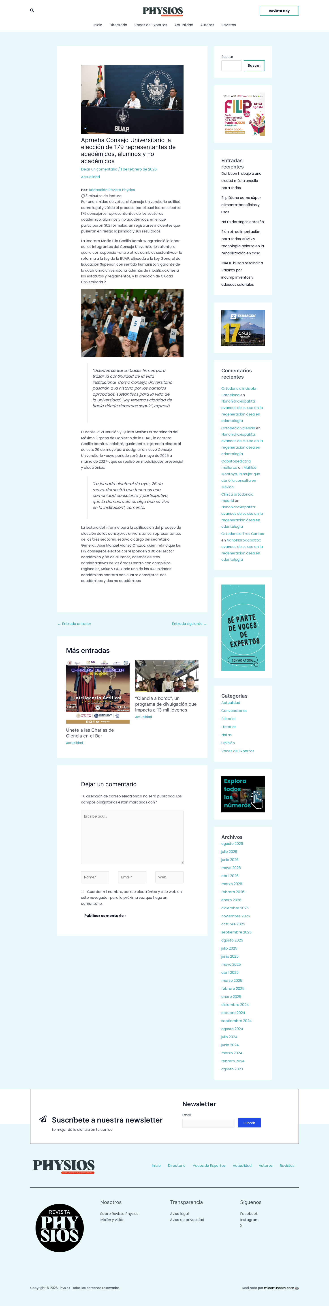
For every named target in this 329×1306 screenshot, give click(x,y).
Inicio (97, 25)
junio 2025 (230, 956)
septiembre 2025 (236, 932)
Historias (228, 726)
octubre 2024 (233, 1012)
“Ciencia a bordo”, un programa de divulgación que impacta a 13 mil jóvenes (166, 704)
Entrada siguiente (189, 623)
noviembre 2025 (235, 916)
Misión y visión (112, 1219)
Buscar (227, 56)
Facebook (249, 1213)
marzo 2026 (231, 883)
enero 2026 (231, 900)
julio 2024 (229, 1037)
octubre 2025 (233, 924)
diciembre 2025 (235, 908)
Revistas (228, 25)
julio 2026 (229, 851)
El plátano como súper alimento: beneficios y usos (241, 205)
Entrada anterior (74, 623)
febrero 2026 (232, 892)
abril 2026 (230, 875)
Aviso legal (179, 1213)
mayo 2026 (231, 867)
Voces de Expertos (150, 25)
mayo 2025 (231, 964)
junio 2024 (230, 1045)
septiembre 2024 (236, 1020)
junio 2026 (230, 859)
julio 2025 (229, 948)
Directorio (118, 25)
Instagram (249, 1219)
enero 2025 (231, 996)
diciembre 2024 (235, 1004)
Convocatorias (234, 710)
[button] (32, 11)
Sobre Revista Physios (119, 1213)
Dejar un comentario (99, 169)
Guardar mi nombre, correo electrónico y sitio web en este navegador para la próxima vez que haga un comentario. (131, 897)
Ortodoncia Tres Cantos (242, 533)
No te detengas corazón (242, 221)
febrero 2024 (233, 1061)
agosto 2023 (232, 1069)
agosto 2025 (232, 940)
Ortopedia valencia (238, 428)
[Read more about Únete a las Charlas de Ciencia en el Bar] (98, 691)
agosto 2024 (232, 1028)
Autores (207, 25)
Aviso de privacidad (187, 1219)
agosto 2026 (232, 843)
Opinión (228, 743)
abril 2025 (230, 972)
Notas (226, 734)
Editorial (228, 718)
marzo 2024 (231, 1053)
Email (186, 1115)
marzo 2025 (231, 980)
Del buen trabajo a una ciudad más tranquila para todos (241, 180)
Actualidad (183, 25)
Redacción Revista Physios (112, 189)
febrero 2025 (232, 988)
